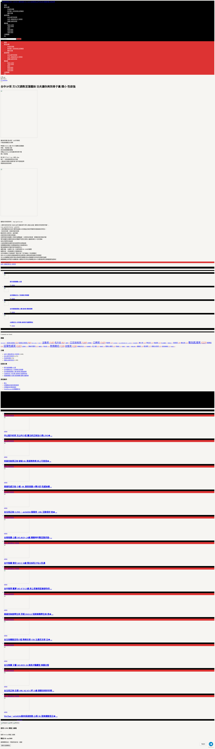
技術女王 (170, 343)
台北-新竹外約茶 (12, 17)
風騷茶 (140, 346)
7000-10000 (10, 26)
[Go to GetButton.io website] (211, 747)
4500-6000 (10, 31)
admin (13, 285)
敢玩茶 (184, 343)
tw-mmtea (19, 720)
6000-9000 (10, 29)
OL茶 (40, 343)
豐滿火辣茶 (110, 346)
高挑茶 (173, 346)
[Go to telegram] (211, 744)
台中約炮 (115, 343)
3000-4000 (10, 32)
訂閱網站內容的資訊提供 (11, 385)
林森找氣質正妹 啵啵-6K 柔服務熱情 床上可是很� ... (27, 461)
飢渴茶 (147, 346)
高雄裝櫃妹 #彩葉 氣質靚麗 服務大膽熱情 (16, 375)
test (5, 36)
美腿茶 (102, 346)
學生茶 (150, 343)
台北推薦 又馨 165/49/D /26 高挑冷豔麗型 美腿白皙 (26, 665)
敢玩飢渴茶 (197, 342)
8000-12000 (10, 25)
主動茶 (48, 342)
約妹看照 (89, 346)
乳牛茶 (60, 343)
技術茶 (177, 343)
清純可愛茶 (33, 346)
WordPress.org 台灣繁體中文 (12, 389)
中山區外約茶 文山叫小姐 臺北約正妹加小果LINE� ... (28, 435)
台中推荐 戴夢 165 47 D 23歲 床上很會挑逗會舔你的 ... (28, 589)
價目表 (6, 23)
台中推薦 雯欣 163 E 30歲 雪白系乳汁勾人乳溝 (24, 563)
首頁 (5, 5)
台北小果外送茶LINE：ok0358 (126, 343)
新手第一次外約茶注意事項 (15, 11)
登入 (5, 383)
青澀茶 (129, 346)
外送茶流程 (10, 9)
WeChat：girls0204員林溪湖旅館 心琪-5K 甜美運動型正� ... (31, 716)
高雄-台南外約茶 (12, 21)
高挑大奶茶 (157, 346)
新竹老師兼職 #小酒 (16, 281)
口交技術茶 (78, 342)
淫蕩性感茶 (13, 346)
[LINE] (10, 723)
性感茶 (157, 343)
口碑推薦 (6, 34)
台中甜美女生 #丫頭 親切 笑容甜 (19, 295)
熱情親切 (57, 346)
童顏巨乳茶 (81, 346)
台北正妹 (136, 343)
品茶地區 (6, 15)
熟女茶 (46, 346)
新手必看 (6, 7)
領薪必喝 (134, 346)
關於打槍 (10, 13)
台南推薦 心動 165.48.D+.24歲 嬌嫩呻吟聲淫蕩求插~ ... (28, 537)
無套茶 (41, 346)
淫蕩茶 (25, 346)
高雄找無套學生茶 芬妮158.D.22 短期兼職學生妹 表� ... (28, 614)
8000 (8, 28)
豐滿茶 (119, 346)
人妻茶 (67, 343)
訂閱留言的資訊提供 (10, 387)
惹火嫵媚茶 (164, 343)
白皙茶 (71, 346)
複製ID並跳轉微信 (5, 745)
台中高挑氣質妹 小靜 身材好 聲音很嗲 (21, 309)
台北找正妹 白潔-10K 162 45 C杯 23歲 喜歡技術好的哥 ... (29, 691)
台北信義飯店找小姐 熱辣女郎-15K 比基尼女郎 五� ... (28, 639)
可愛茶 (109, 343)
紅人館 (95, 346)
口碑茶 (99, 342)
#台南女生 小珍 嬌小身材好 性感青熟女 (21, 322)
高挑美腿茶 (166, 346)
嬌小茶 (142, 343)
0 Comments (4, 80)
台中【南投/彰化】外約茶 (15, 19)
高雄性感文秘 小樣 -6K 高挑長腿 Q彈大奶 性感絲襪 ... (28, 487)
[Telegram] (4, 723)
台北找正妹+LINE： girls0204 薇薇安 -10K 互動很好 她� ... (30, 512)
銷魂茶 (124, 346)
